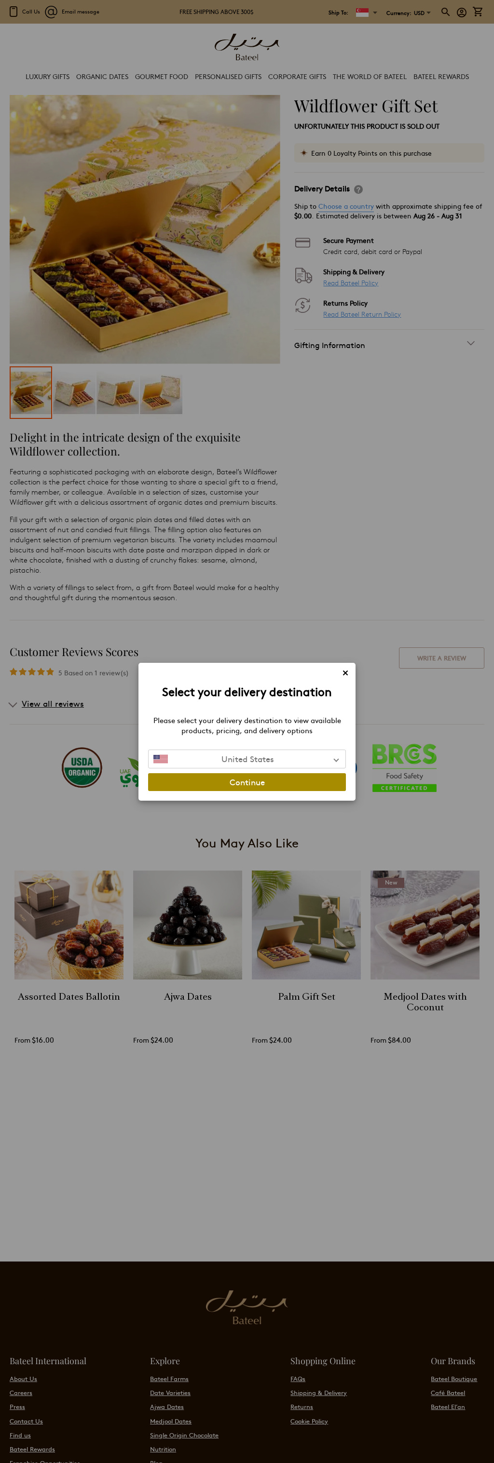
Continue (247, 782)
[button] (247, 759)
